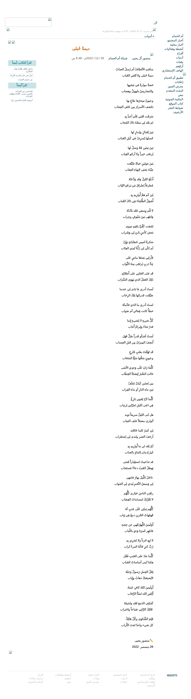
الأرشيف (178, 112)
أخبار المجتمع (175, 40)
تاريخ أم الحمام (147, 674)
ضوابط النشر (175, 107)
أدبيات (179, 57)
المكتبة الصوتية (174, 99)
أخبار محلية (176, 44)
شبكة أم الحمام (118, 58)
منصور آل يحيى (141, 58)
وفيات (179, 61)
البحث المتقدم (174, 90)
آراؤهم (179, 66)
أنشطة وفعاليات (174, 48)
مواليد (152, 678)
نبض (180, 94)
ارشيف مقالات (36, 678)
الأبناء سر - (150, 22)
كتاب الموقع (176, 103)
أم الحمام (177, 36)
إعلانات (179, 82)
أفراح (180, 53)
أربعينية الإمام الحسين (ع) (21, 100)
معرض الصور (175, 86)
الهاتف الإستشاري (172, 70)
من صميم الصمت (25, 79)
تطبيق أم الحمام (173, 77)
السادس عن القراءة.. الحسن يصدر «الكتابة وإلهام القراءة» (21, 93)
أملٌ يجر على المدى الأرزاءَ (21, 75)
